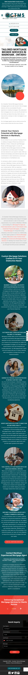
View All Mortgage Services (14, 541)
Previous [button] (7, 609)
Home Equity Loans (22, 226)
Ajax (14, 608)
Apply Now (14, 30)
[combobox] (4, 640)
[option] (13, 609)
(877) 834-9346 (14, 26)
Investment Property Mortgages (11, 228)
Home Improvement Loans (8, 226)
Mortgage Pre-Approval (19, 224)
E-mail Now (14, 34)
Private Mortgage (8, 230)
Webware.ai (19, 663)
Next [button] (20, 609)
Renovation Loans (12, 236)
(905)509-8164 (14, 23)
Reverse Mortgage (21, 234)
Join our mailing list (14, 668)
